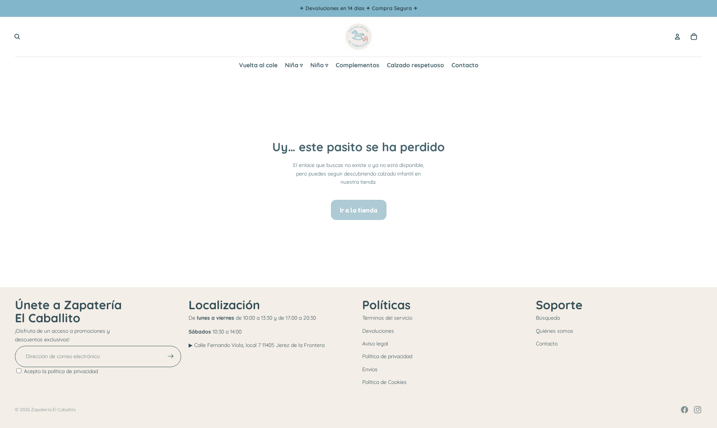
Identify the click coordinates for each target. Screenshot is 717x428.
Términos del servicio (387, 317)
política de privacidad (73, 371)
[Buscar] (17, 36)
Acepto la (61, 371)
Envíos (370, 369)
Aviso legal (375, 343)
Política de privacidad (387, 356)
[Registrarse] (171, 356)
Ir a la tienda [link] (359, 210)
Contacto (547, 343)
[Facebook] (684, 409)
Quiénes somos (554, 331)
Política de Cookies (384, 382)
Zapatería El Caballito (53, 409)
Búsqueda (548, 317)
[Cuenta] (677, 36)
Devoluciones (378, 331)
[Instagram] (697, 409)
